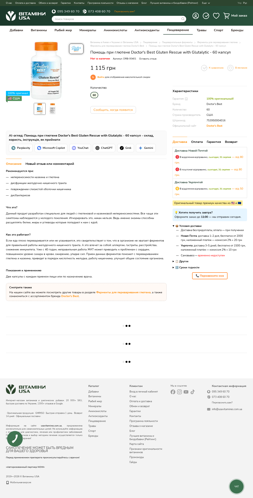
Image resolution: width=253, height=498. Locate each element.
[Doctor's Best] (76, 49)
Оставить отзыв (148, 58)
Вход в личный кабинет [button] (143, 391)
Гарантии (66, 3)
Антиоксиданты (147, 30)
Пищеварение (178, 30)
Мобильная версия (20, 482)
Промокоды (136, 457)
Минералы (87, 30)
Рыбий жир (63, 30)
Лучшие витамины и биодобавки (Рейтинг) (174, 3)
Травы (201, 30)
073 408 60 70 (99, 11)
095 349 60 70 (68, 11)
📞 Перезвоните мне (210, 276)
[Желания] (216, 16)
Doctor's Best (214, 126)
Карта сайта (136, 444)
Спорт (218, 30)
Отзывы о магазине (127, 3)
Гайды (133, 462)
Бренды (237, 30)
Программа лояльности (100, 3)
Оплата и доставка (25, 3)
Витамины (39, 30)
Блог (144, 3)
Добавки (16, 30)
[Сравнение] (206, 16)
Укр (240, 3)
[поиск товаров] (183, 19)
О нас (9, 3)
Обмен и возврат (48, 3)
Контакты (79, 3)
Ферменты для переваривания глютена (123, 292)
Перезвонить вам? (124, 11)
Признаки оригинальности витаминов (145, 450)
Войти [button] (100, 77)
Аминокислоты (115, 30)
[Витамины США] (25, 389)
